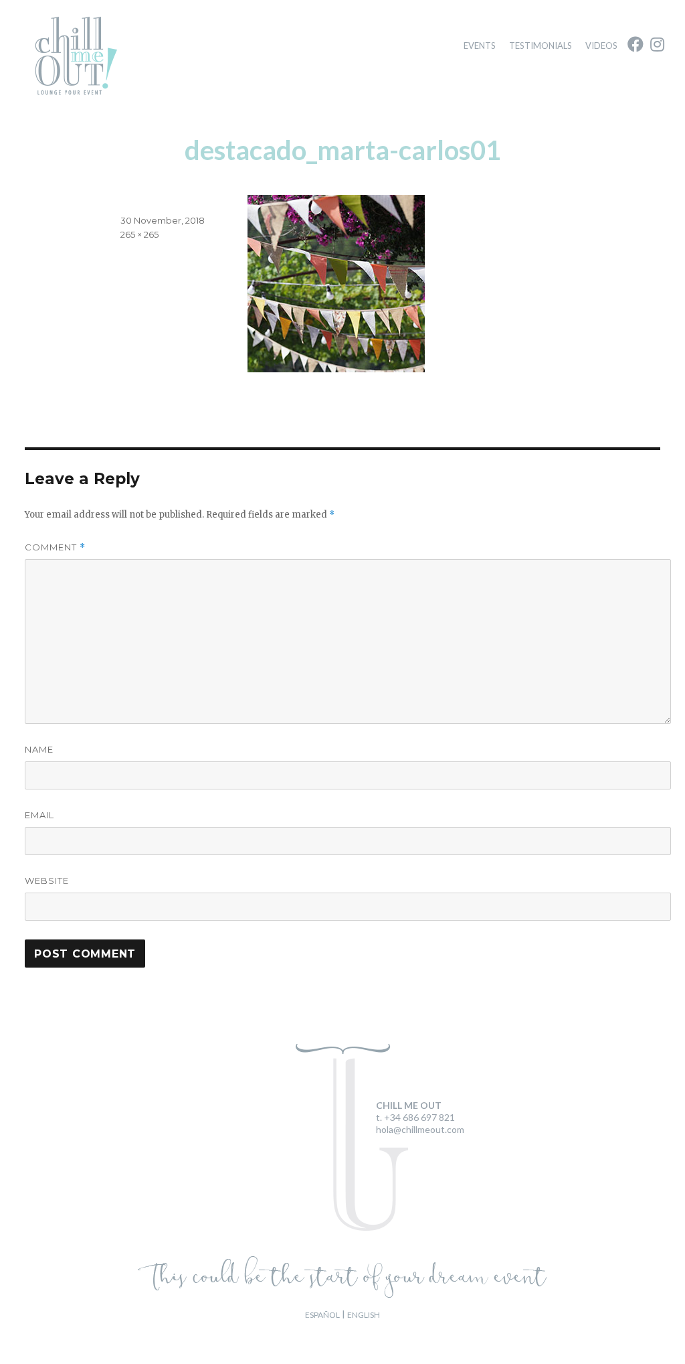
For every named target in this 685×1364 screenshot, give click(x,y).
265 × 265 (139, 234)
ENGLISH (363, 1315)
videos (601, 45)
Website (47, 880)
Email (39, 815)
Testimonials (540, 45)
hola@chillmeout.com (420, 1129)
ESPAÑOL (322, 1315)
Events (480, 45)
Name (39, 749)
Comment (55, 547)
